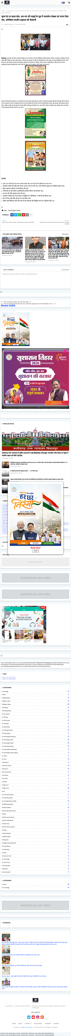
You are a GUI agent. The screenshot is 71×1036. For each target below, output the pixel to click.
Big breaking (36, 698)
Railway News (36, 836)
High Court (36, 788)
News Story (6, 526)
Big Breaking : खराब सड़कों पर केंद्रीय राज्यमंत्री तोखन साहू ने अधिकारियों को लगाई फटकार (24, 976)
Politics (36, 830)
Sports (4, 678)
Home (3, 11)
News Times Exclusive (36, 827)
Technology (64, 529)
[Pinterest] (23, 214)
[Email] (27, 214)
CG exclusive (36, 720)
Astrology (5, 505)
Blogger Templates (26, 1027)
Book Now (35, 547)
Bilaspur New (36, 701)
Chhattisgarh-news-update (36, 752)
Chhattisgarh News (12, 11)
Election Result (36, 765)
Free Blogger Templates (50, 1027)
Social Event (36, 849)
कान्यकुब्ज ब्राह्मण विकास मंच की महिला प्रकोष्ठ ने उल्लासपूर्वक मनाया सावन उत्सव (20, 955)
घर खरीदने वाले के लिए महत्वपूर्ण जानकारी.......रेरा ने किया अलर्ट (24, 471)
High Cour (5, 520)
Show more (65, 234)
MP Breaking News (36, 804)
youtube (56, 1023)
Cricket (36, 756)
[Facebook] (12, 214)
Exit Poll (36, 778)
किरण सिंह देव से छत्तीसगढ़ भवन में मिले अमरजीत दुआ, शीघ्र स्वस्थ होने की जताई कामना (22, 965)
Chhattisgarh (36, 733)
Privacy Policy (38, 1023)
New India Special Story (36, 811)
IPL (36, 791)
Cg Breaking (36, 727)
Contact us (28, 1023)
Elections (36, 769)
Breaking (36, 707)
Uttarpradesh (36, 865)
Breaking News (36, 710)
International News (36, 794)
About (20, 1023)
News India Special (36, 820)
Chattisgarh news (36, 730)
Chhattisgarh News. (36, 746)
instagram (48, 1023)
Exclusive (36, 775)
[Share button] (31, 214)
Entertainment (36, 772)
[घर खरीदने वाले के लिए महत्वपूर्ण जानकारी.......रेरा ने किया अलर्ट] (5, 473)
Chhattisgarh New (36, 739)
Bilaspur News (36, 704)
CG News (36, 717)
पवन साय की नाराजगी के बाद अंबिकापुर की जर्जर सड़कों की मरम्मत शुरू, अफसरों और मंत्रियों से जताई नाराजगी (11, 251)
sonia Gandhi (36, 872)
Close (35, 550)
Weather (36, 869)
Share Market (36, 846)
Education (36, 762)
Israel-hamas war (36, 798)
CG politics (5, 511)
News (36, 814)
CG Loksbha (36, 714)
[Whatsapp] (19, 214)
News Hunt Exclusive (36, 817)
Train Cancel (6, 533)
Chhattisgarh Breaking (36, 736)
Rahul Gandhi (36, 833)
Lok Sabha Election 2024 (36, 801)
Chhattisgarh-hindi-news (36, 749)
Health (36, 781)
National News (36, 807)
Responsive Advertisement (35, 562)
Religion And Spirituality (36, 843)
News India (8, 305)
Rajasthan (36, 840)
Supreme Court (36, 856)
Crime (4, 517)
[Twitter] (15, 214)
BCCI (36, 694)
